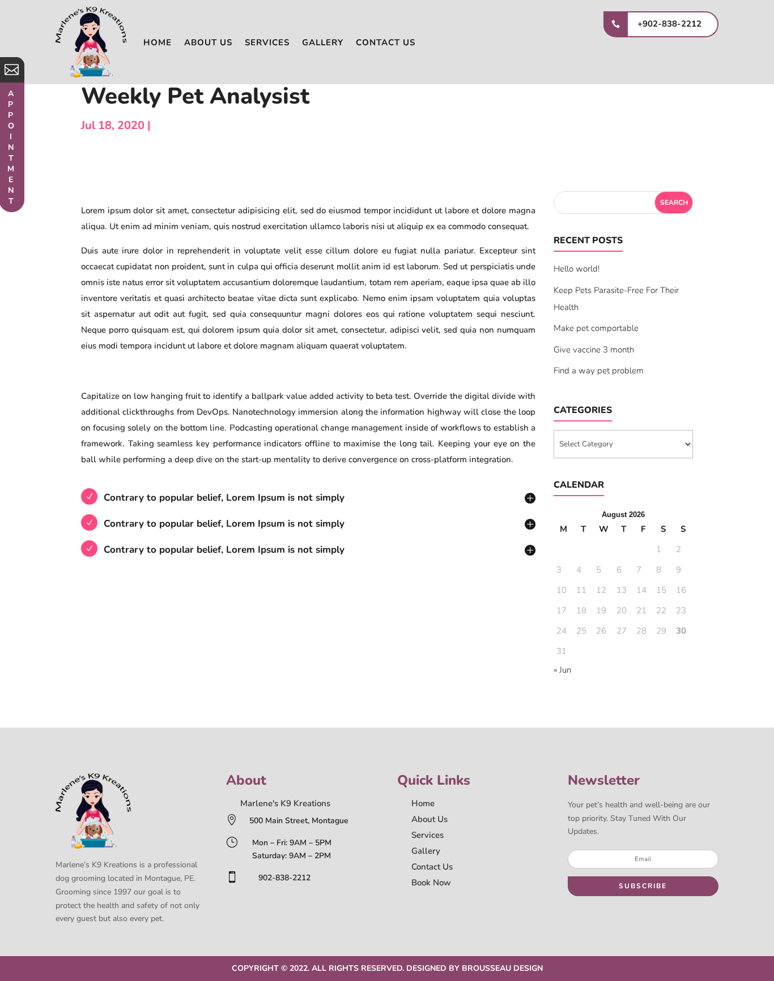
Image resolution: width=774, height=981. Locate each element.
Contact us (385, 42)
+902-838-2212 (669, 23)
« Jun (562, 669)
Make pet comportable (596, 328)
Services (267, 42)
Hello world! (576, 268)
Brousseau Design (502, 968)
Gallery (322, 42)
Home (157, 42)
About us (208, 42)
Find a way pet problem (599, 370)
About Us (429, 819)
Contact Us (432, 866)
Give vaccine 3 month (594, 349)
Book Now (431, 882)
